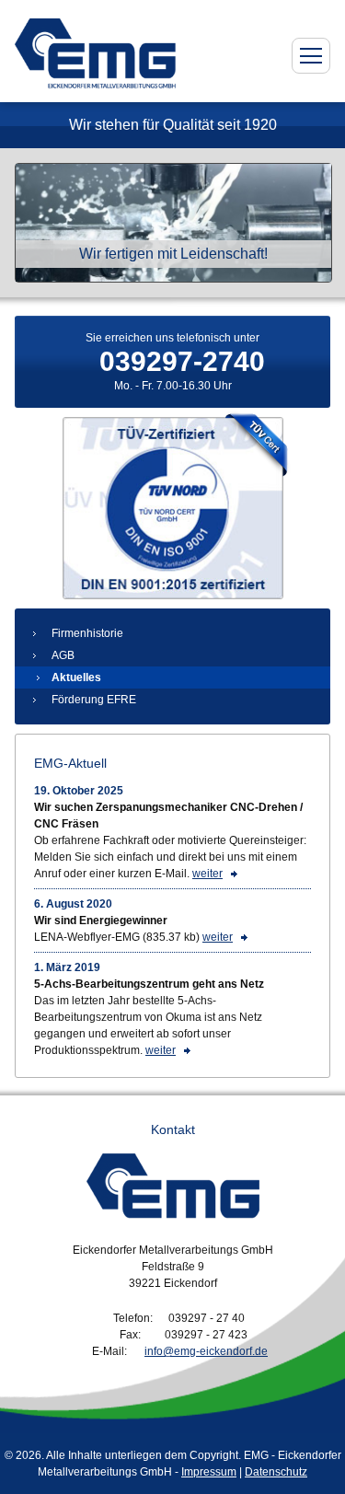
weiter (207, 873)
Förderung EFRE (94, 699)
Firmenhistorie (87, 633)
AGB (63, 655)
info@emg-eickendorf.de (206, 1351)
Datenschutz (276, 1471)
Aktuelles (76, 677)
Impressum (208, 1471)
